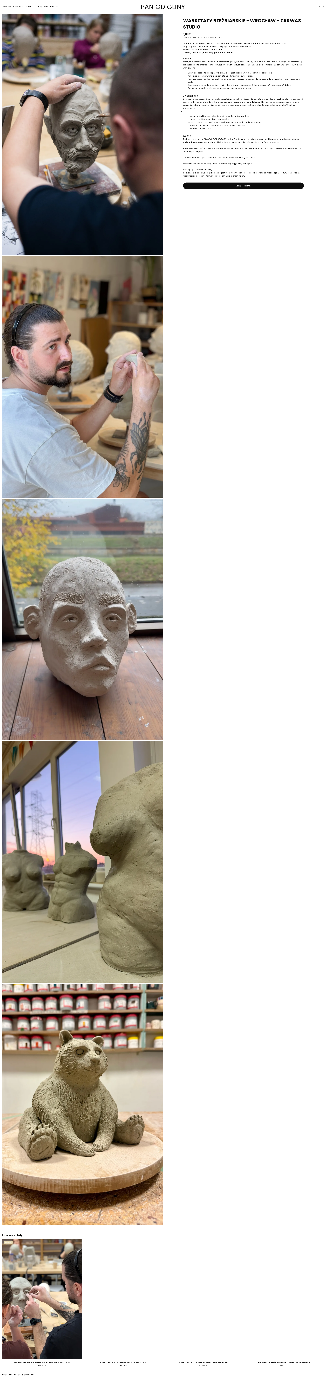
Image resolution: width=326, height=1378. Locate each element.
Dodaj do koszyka (243, 186)
